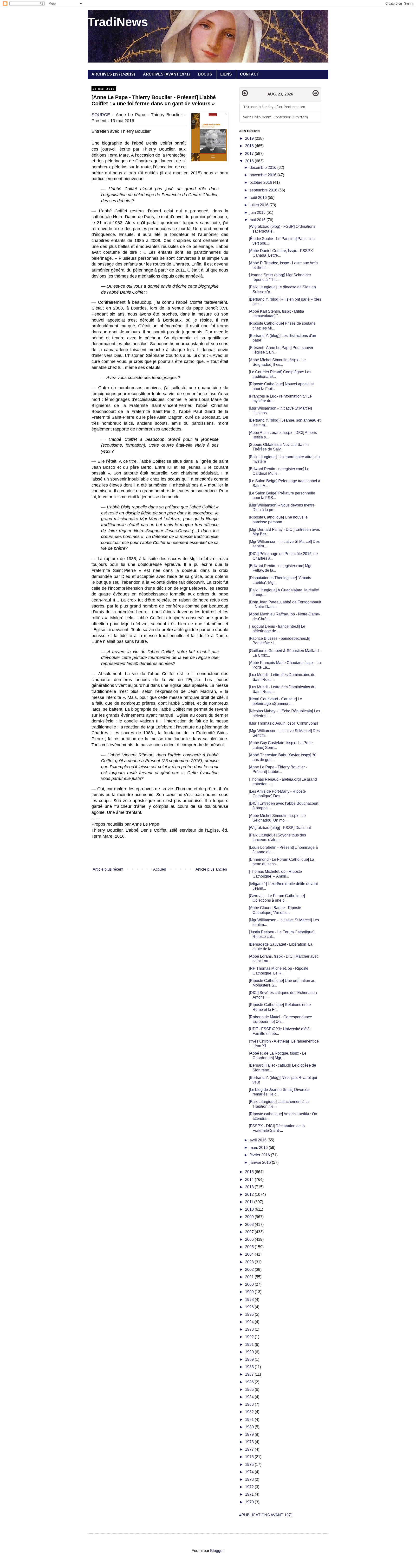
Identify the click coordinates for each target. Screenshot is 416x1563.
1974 (250, 1472)
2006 (250, 1239)
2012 (250, 1194)
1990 (250, 1352)
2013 (250, 1187)
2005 (250, 1247)
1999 (250, 1292)
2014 (250, 1179)
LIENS (226, 74)
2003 (250, 1262)
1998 (250, 1299)
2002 (250, 1269)
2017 (250, 154)
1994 (250, 1322)
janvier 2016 (261, 1162)
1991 (250, 1344)
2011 (249, 1202)
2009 (250, 1217)
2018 (250, 146)
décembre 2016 (263, 167)
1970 (250, 1502)
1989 (250, 1359)
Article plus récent (108, 869)
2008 (250, 1224)
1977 (250, 1449)
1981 (250, 1419)
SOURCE (100, 114)
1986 (250, 1382)
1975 (250, 1464)
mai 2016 (258, 220)
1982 (250, 1412)
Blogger (216, 1551)
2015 (250, 1172)
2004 (250, 1254)
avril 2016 (258, 1140)
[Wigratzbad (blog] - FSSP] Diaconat (280, 828)
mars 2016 (259, 1147)
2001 (250, 1277)
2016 (250, 161)
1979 (250, 1434)
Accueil (159, 869)
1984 (250, 1397)
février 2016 (260, 1155)
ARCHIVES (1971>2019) (113, 74)
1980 (250, 1427)
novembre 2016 (263, 175)
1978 (250, 1442)
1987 (250, 1374)
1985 (250, 1389)
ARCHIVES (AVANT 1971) (166, 74)
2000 (250, 1284)
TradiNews (118, 22)
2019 (250, 138)
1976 (250, 1457)
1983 (250, 1404)
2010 (250, 1209)
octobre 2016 (261, 182)
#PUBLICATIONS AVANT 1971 (266, 1515)
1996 (250, 1307)
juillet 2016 (259, 205)
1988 (250, 1367)
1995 (250, 1314)
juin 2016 (258, 212)
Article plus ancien (211, 869)
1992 (250, 1337)
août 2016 (259, 198)
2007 (250, 1232)
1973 (250, 1479)
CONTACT (249, 74)
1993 (250, 1329)
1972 (250, 1487)
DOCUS (205, 74)
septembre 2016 (264, 190)
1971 (250, 1494)
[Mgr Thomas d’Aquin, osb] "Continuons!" (284, 723)
